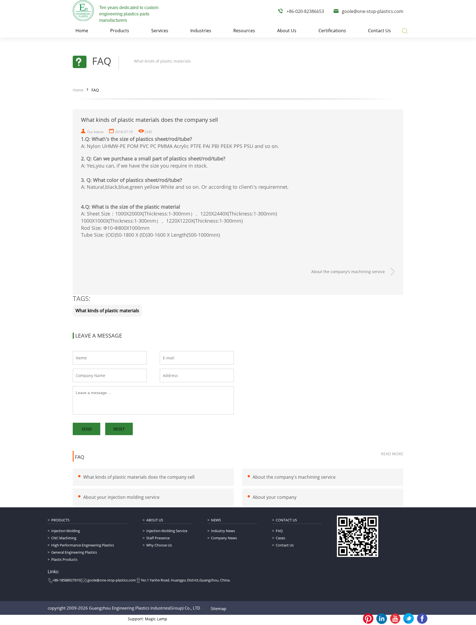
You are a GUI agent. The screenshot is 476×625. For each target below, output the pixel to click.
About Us (154, 520)
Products (60, 520)
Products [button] (119, 31)
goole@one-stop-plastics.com (372, 11)
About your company (274, 497)
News (216, 520)
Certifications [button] (332, 31)
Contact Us (286, 520)
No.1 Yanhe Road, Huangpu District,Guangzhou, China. (185, 580)
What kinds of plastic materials (107, 311)
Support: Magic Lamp (147, 618)
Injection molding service (166, 530)
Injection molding (65, 530)
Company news (224, 537)
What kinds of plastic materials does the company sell (138, 477)
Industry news (223, 530)
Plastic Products (64, 559)
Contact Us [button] (379, 31)
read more (392, 453)
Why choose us (159, 545)
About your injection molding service (121, 497)
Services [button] (159, 31)
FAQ (95, 90)
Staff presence (158, 537)
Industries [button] (200, 31)
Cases (280, 537)
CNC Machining (63, 537)
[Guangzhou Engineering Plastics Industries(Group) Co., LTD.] (83, 10)
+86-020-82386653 (305, 11)
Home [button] (81, 31)
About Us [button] (286, 31)
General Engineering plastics (74, 552)
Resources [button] (244, 31)
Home (78, 90)
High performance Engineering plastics (82, 545)
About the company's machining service (348, 271)
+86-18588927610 (66, 580)
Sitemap (218, 608)
